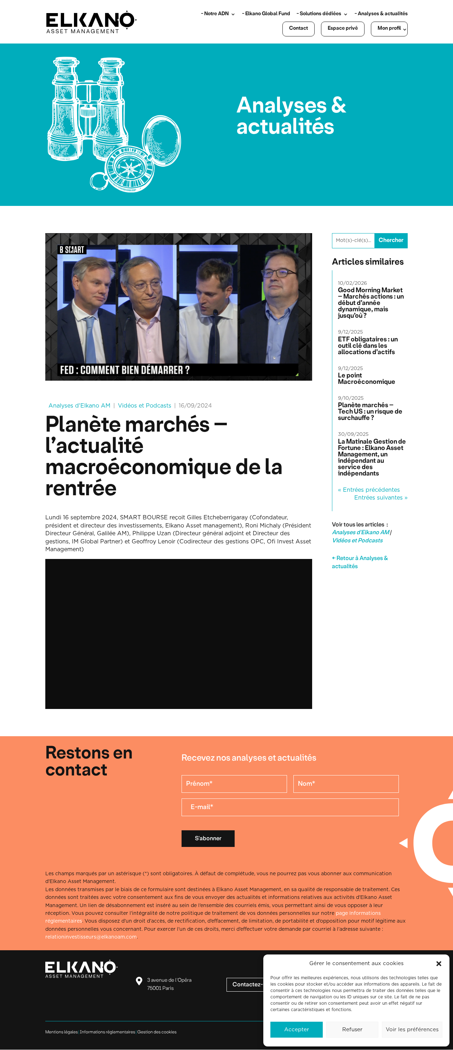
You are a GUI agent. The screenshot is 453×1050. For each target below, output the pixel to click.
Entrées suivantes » (381, 498)
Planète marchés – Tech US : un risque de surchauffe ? (370, 412)
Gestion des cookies (157, 1032)
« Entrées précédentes (369, 490)
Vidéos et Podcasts (144, 406)
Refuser (352, 1029)
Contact (298, 28)
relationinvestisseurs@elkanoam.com (91, 937)
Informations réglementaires (107, 1032)
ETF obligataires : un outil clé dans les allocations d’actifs (368, 346)
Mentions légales (61, 1032)
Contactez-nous (254, 984)
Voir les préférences (412, 1029)
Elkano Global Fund (267, 14)
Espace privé (343, 28)
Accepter (296, 1029)
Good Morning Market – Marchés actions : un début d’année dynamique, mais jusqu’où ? (371, 303)
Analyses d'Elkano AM (79, 406)
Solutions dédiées (320, 14)
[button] (438, 963)
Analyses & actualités (383, 14)
